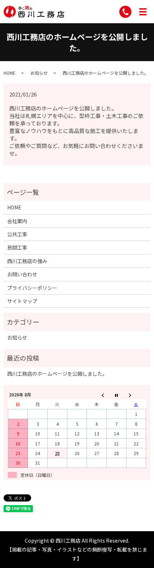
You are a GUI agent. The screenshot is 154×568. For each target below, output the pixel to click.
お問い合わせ (22, 274)
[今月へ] (116, 395)
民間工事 (17, 247)
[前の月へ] (97, 395)
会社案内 (17, 220)
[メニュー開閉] (142, 11)
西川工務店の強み (27, 261)
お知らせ (39, 73)
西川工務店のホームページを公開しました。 (57, 373)
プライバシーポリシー (32, 287)
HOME (9, 73)
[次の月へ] (136, 395)
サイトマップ (22, 301)
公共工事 (17, 234)
